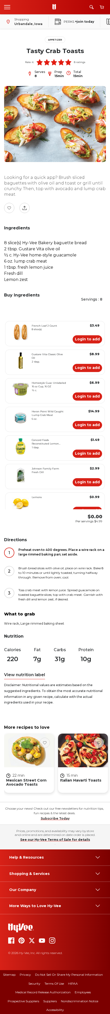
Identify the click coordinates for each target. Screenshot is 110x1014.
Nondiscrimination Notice (79, 1001)
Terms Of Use (54, 983)
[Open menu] (7, 7)
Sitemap (9, 974)
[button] (39, 62)
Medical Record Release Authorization (43, 992)
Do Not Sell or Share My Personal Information (69, 974)
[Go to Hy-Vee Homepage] (55, 7)
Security (34, 983)
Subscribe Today (55, 818)
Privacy (25, 974)
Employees (83, 992)
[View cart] (102, 7)
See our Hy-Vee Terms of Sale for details (55, 840)
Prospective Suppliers (23, 1001)
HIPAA (73, 983)
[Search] (91, 7)
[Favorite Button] (9, 208)
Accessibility (55, 1010)
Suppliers (50, 1001)
